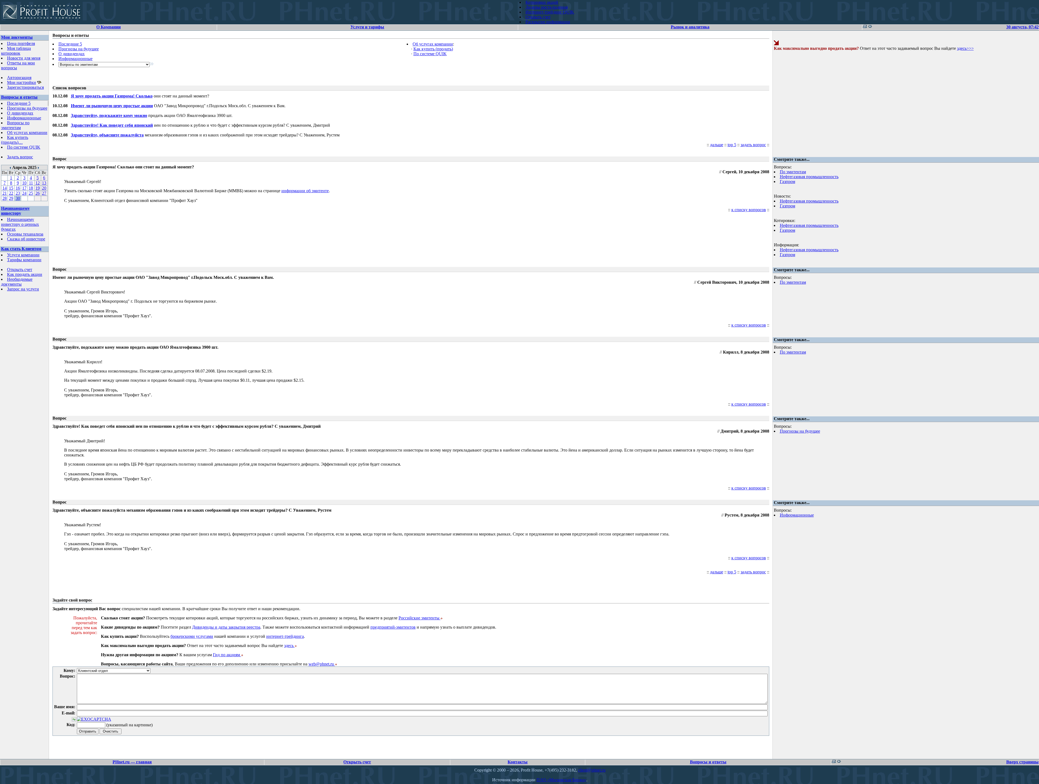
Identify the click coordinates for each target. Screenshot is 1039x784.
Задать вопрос (20, 157)
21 (4, 193)
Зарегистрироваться (25, 87)
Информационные (24, 118)
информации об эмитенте (305, 190)
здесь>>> (965, 48)
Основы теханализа (25, 234)
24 (24, 193)
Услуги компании (23, 255)
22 (11, 193)
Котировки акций (541, 2)
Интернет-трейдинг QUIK (549, 12)
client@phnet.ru (592, 770)
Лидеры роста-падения (546, 7)
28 (4, 198)
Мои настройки (21, 82)
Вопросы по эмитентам (15, 125)
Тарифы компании (24, 259)
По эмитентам (793, 171)
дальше (716, 144)
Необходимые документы (16, 281)
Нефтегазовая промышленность (809, 176)
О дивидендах (20, 113)
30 (18, 198)
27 (44, 193)
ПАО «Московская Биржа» (561, 780)
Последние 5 (19, 103)
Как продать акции (24, 274)
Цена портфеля (21, 43)
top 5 (732, 144)
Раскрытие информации (547, 21)
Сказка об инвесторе (26, 239)
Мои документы (17, 37)
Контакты (518, 762)
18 (31, 188)
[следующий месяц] (38, 167)
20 (44, 188)
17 (24, 188)
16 (18, 188)
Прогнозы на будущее (27, 108)
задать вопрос (753, 144)
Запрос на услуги (23, 289)
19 (37, 188)
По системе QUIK (23, 147)
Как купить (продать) (433, 49)
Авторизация (19, 77)
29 (11, 198)
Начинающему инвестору (15, 210)
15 (11, 188)
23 (18, 193)
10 (24, 183)
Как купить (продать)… (14, 140)
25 (31, 193)
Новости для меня (23, 58)
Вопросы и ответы (19, 97)
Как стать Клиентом (21, 248)
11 (31, 183)
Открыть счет (538, 17)
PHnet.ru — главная (132, 762)
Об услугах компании (27, 132)
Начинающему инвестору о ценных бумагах (20, 224)
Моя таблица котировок (16, 50)
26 (37, 193)
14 (4, 188)
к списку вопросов (748, 209)
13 (44, 183)
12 (37, 183)
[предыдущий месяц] (10, 167)
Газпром (787, 181)
